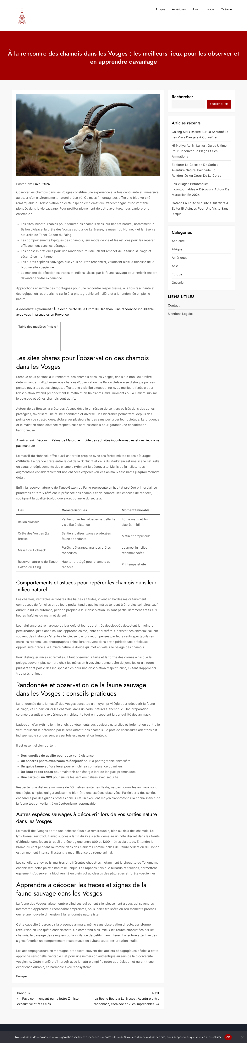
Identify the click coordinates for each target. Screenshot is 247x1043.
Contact (174, 305)
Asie (195, 9)
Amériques (179, 9)
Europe (209, 9)
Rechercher (182, 96)
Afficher (53, 326)
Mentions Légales (180, 314)
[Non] (242, 1037)
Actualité (178, 241)
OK (228, 1037)
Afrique (160, 9)
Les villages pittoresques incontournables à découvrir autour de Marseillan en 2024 (200, 189)
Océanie (226, 9)
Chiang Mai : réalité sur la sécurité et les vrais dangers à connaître (200, 134)
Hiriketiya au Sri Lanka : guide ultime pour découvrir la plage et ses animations (199, 150)
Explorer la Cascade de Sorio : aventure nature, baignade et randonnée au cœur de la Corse (196, 170)
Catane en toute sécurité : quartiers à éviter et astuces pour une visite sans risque (200, 208)
